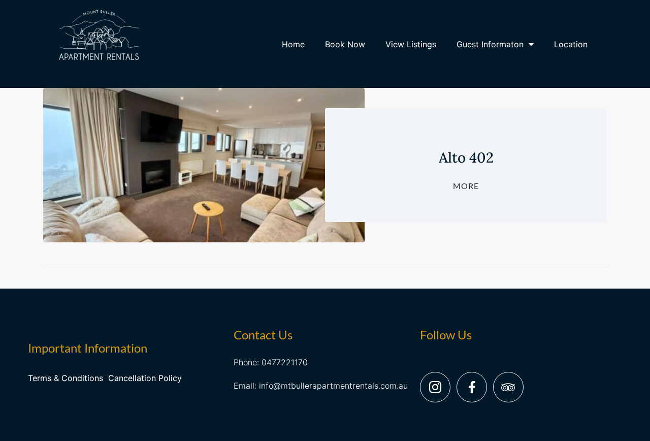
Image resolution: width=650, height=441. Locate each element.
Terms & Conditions (65, 378)
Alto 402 (466, 157)
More (466, 186)
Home (293, 44)
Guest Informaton (490, 44)
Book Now (345, 44)
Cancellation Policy (145, 378)
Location (571, 44)
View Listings (410, 44)
